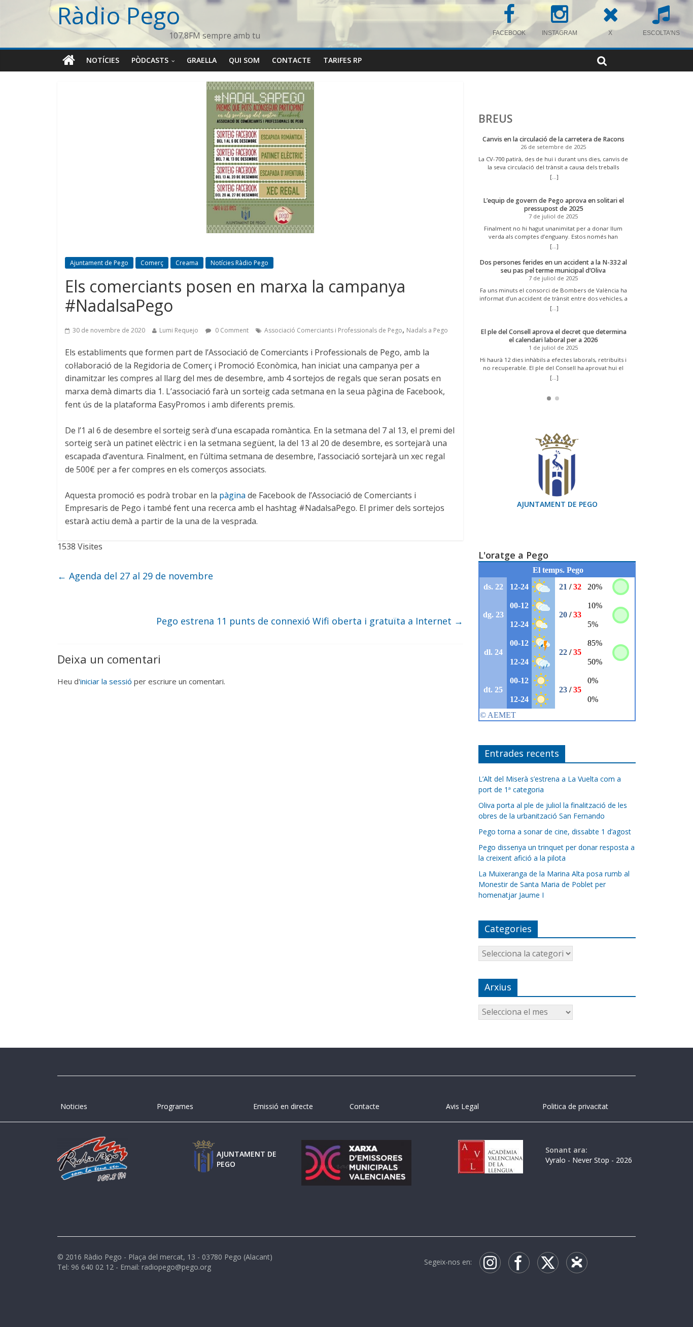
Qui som (244, 60)
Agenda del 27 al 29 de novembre (135, 576)
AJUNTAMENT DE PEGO (557, 504)
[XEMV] (356, 1150)
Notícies (102, 60)
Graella (202, 60)
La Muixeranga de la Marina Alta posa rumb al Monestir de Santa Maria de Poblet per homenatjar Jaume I (554, 884)
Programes (175, 1106)
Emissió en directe (283, 1106)
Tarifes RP (342, 60)
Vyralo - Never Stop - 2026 (588, 1160)
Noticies (73, 1106)
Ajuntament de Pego (99, 263)
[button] (549, 398)
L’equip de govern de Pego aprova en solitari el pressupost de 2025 (553, 204)
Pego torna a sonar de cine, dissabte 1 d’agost (554, 831)
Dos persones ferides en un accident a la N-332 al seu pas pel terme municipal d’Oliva (553, 266)
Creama (187, 263)
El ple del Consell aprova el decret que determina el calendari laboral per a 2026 (553, 336)
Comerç (152, 263)
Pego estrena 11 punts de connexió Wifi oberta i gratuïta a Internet (309, 621)
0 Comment (231, 330)
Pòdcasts (149, 60)
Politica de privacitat (575, 1106)
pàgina (232, 495)
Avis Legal (462, 1106)
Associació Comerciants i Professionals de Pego (333, 330)
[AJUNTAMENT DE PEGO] (203, 1150)
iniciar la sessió (106, 681)
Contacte (291, 60)
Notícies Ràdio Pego (239, 263)
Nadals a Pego (427, 330)
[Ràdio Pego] (68, 60)
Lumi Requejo (178, 330)
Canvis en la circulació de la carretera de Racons (553, 139)
